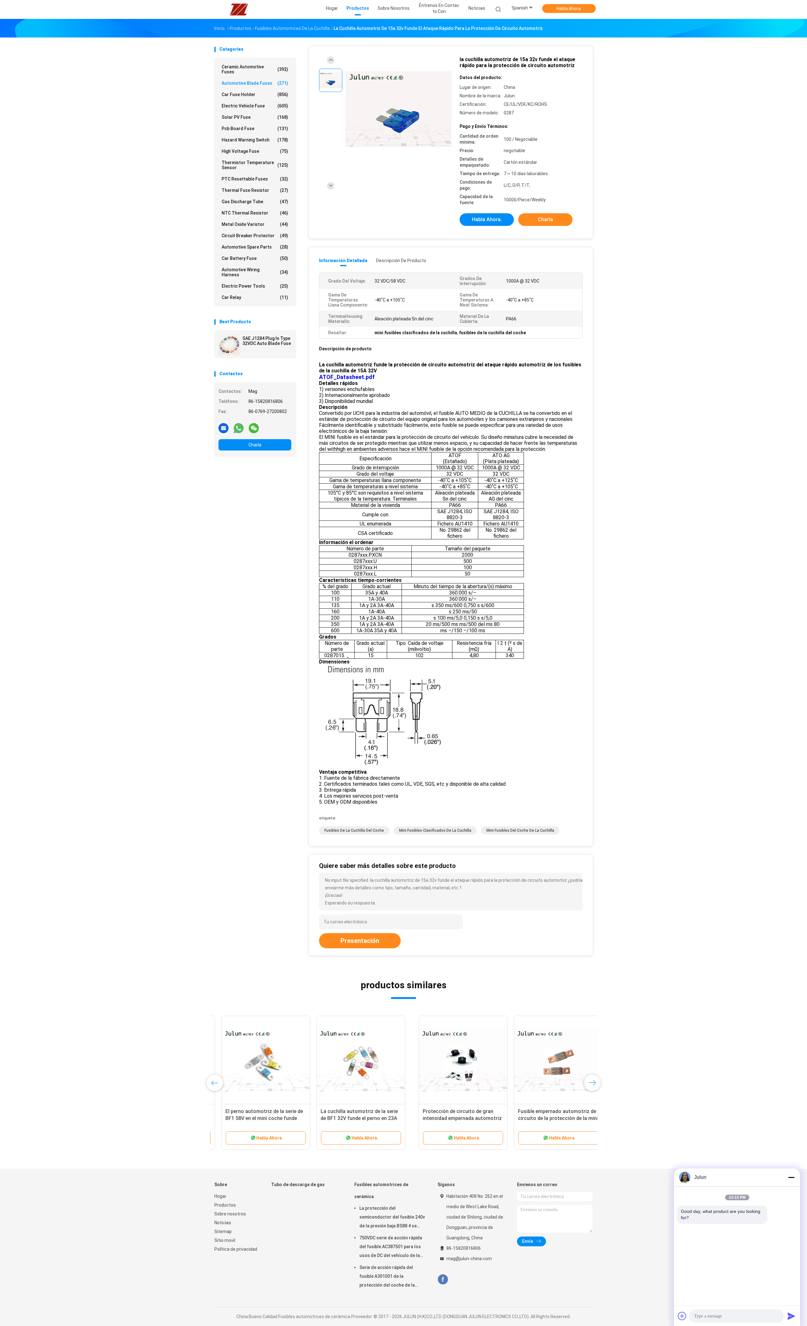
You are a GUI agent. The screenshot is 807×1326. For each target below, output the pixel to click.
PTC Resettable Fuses (255, 178)
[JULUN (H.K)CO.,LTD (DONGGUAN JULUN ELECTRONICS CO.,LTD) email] (223, 428)
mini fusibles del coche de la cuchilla (520, 830)
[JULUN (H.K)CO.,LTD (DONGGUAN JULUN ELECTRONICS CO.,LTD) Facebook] (443, 1279)
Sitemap (223, 1231)
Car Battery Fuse (255, 258)
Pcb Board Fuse (255, 128)
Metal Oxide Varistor (255, 224)
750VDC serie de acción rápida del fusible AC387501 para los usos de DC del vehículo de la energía (390, 1247)
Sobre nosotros (230, 1213)
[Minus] (791, 1177)
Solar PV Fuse (255, 117)
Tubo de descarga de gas (298, 1184)
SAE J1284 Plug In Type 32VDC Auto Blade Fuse (266, 341)
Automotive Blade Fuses (255, 83)
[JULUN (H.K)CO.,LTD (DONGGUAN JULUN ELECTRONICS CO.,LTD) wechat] (254, 428)
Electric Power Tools (255, 286)
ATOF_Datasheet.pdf (347, 377)
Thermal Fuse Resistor (255, 190)
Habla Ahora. (569, 8)
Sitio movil (224, 1240)
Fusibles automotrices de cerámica (381, 1190)
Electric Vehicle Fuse (255, 105)
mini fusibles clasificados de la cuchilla (435, 830)
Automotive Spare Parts (255, 247)
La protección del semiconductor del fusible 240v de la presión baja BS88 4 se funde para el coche (392, 1218)
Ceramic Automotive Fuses (255, 69)
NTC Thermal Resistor (255, 212)
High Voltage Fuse (255, 151)
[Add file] (682, 1316)
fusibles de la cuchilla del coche (354, 830)
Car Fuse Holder (255, 94)
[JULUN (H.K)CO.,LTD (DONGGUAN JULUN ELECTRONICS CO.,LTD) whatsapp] (239, 428)
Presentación (359, 940)
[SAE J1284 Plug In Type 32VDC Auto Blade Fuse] (229, 344)
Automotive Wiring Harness (255, 272)
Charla (254, 444)
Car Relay (255, 297)
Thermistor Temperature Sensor (255, 165)
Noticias (222, 1222)
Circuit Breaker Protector (255, 235)
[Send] (791, 1316)
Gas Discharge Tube (255, 201)
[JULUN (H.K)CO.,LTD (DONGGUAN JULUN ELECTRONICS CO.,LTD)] (239, 9)
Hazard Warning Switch (255, 139)
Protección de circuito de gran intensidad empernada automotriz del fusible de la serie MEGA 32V (258, 1118)
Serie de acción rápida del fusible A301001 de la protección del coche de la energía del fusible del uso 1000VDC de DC (387, 1277)
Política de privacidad (235, 1249)
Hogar (220, 1196)
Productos (225, 1205)
